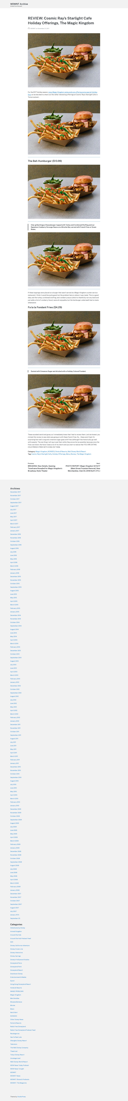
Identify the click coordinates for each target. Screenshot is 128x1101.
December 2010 (15, 767)
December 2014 (15, 615)
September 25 (15, 918)
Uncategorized (15, 1058)
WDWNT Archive (19, 4)
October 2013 (14, 654)
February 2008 (15, 886)
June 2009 (13, 830)
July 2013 (13, 665)
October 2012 (14, 689)
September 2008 (16, 862)
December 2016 (15, 534)
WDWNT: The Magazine (18, 1083)
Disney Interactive (16, 952)
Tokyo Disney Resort (17, 1055)
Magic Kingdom (41, 451)
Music (12, 1009)
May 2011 (13, 749)
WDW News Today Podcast (19, 1065)
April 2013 (13, 672)
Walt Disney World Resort (77, 451)
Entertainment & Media (18, 977)
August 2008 (14, 865)
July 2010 (13, 784)
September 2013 (15, 657)
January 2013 (14, 682)
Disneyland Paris (16, 963)
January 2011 (14, 763)
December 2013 (15, 650)
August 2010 (14, 781)
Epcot (12, 981)
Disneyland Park (16, 967)
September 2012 (15, 693)
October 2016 (14, 541)
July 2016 (13, 552)
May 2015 (13, 598)
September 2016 (15, 545)
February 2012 (15, 717)
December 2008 (15, 851)
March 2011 (14, 756)
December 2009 (15, 809)
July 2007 (13, 911)
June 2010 (13, 788)
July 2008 (13, 869)
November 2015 (15, 580)
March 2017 (14, 524)
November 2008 (15, 855)
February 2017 (15, 527)
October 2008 (15, 858)
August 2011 (14, 738)
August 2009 (14, 823)
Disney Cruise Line (16, 949)
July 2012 (13, 700)
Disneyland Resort (16, 970)
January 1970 (14, 915)
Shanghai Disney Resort (18, 1040)
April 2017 (13, 520)
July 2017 (13, 509)
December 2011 (15, 724)
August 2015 (14, 590)
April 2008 (14, 879)
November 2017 (15, 495)
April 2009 (14, 837)
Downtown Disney (16, 974)
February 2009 (15, 844)
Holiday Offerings (58, 454)
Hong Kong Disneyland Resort (20, 984)
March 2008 (14, 883)
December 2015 (15, 576)
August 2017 (14, 506)
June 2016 (13, 555)
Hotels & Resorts (16, 988)
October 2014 (15, 622)
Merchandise (14, 998)
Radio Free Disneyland (18, 1026)
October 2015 (15, 583)
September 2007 (16, 904)
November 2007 (15, 897)
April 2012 (13, 710)
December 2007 (15, 894)
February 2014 (15, 647)
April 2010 (13, 795)
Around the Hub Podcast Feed (20, 938)
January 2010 (14, 805)
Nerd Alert (14, 1012)
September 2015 (16, 587)
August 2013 (14, 661)
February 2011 (15, 760)
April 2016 (13, 562)
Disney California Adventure (20, 945)
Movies (12, 1005)
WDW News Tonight (17, 1069)
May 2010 (13, 791)
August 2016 (14, 548)
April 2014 (13, 640)
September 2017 (15, 502)
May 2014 (13, 636)
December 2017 (15, 492)
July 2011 (13, 742)
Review (73, 454)
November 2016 (15, 538)
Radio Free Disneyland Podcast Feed (22, 1030)
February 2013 (15, 679)
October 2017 (14, 499)
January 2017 (14, 531)
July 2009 (13, 827)
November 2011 (15, 728)
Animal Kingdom (16, 931)
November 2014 (15, 619)
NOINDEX (51, 451)
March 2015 (14, 605)
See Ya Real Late (16, 1037)
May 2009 (13, 834)
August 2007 (14, 908)
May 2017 (13, 517)
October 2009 (15, 816)
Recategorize (14, 1033)
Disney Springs (15, 956)
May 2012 (13, 707)
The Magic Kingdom (84, 454)
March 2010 (14, 798)
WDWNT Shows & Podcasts (19, 1079)
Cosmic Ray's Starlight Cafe (41, 454)
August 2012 (14, 696)
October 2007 (15, 901)
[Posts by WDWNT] (29, 28)
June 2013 (13, 668)
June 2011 (13, 746)
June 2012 (13, 703)
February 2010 (15, 802)
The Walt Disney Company (19, 1048)
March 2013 (14, 675)
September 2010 (15, 777)
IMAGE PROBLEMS (16, 991)
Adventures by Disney (17, 928)
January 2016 (14, 573)
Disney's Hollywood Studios (19, 959)
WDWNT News (15, 1076)
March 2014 (14, 643)
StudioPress (21, 1097)
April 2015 (13, 601)
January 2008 (15, 890)
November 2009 (15, 813)
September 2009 (16, 820)
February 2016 (15, 569)
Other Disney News (16, 1019)
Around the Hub (15, 935)
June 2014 (13, 633)
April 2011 (13, 753)
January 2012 (14, 721)
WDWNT (33, 28)
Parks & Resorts (61, 451)
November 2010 (15, 770)
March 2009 (14, 841)
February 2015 (15, 608)
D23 (11, 942)
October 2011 (14, 731)
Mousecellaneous (16, 1002)
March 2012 (14, 714)
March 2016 (14, 566)
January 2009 (14, 848)
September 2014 (16, 626)
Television (13, 1044)
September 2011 (15, 735)
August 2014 (14, 629)
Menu (68, 454)
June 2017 (13, 513)
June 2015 (13, 594)
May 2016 (13, 559)
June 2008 (13, 872)
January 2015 (14, 612)
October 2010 (14, 774)
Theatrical (13, 1051)
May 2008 (13, 876)
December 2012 (15, 686)
